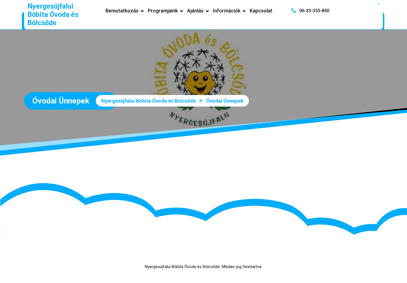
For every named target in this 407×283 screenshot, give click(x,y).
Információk (226, 11)
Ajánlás (195, 11)
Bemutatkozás (121, 11)
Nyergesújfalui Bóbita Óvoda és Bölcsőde (52, 14)
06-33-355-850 (313, 10)
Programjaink (163, 11)
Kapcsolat (261, 11)
